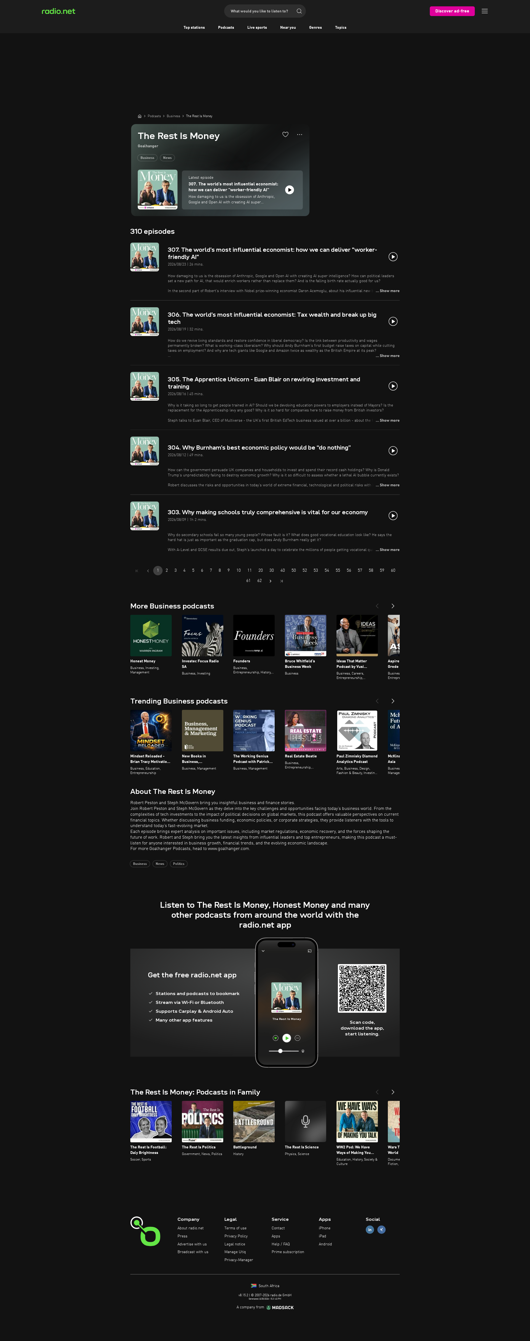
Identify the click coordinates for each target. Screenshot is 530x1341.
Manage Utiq (235, 1252)
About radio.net (190, 1228)
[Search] (299, 11)
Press (182, 1236)
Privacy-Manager (238, 1260)
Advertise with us (192, 1244)
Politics (178, 864)
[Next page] (270, 581)
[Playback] (289, 189)
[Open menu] (484, 11)
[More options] (299, 134)
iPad (322, 1236)
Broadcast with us (192, 1252)
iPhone (324, 1228)
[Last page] (281, 581)
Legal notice (234, 1244)
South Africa (268, 1286)
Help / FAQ (281, 1244)
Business (147, 158)
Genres (315, 28)
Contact (278, 1228)
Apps (276, 1236)
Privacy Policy (236, 1236)
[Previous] (377, 603)
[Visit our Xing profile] (381, 1230)
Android (325, 1244)
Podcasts (226, 28)
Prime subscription (288, 1252)
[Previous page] (148, 570)
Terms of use (235, 1228)
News (167, 158)
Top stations (194, 28)
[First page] (136, 570)
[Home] (139, 116)
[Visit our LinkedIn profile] (370, 1230)
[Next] (393, 603)
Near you (288, 28)
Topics (340, 28)
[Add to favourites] (285, 134)
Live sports (257, 28)
